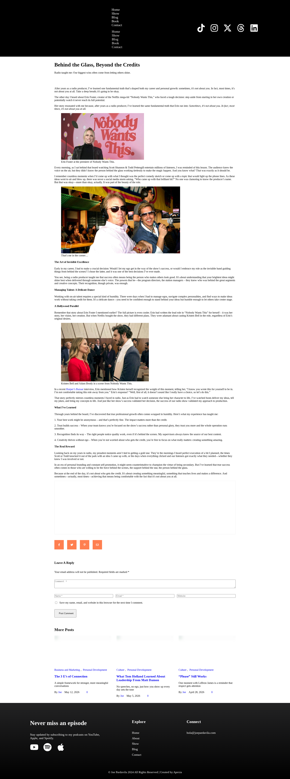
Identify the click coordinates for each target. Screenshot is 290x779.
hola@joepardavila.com (201, 732)
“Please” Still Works (192, 676)
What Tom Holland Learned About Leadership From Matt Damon (140, 678)
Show (115, 13)
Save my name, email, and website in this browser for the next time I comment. (101, 602)
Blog (115, 17)
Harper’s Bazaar (74, 389)
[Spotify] (47, 747)
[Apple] (61, 747)
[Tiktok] (201, 28)
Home (116, 9)
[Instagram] (214, 28)
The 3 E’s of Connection (70, 676)
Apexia (177, 772)
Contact (117, 25)
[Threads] (241, 28)
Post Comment (66, 613)
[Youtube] (34, 747)
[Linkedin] (254, 28)
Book (115, 21)
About (135, 738)
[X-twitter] (227, 28)
